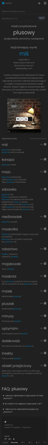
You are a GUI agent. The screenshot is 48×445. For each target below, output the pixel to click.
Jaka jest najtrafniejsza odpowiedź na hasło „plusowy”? (22, 400)
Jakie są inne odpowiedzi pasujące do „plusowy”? (22, 416)
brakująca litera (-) (42, 18)
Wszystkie (14, 442)
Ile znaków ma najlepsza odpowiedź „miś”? (21, 408)
